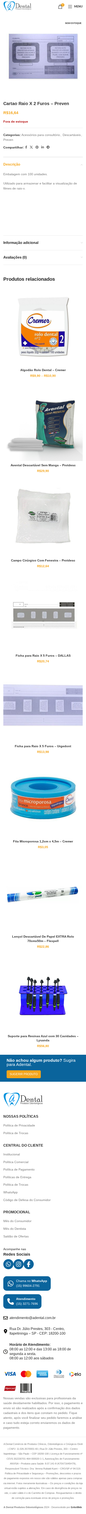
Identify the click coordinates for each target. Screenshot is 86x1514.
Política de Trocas (15, 1133)
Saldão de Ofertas (16, 1236)
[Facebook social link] (26, 147)
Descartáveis (72, 135)
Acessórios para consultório (40, 135)
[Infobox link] (27, 1283)
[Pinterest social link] (37, 147)
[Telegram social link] (48, 147)
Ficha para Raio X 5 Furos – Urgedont (43, 746)
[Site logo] (17, 6)
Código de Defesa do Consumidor (27, 1200)
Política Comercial (15, 1162)
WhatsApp (10, 1192)
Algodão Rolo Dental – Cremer (43, 370)
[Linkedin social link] (42, 147)
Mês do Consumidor (17, 1221)
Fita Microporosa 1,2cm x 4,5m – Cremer (43, 841)
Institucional (11, 1154)
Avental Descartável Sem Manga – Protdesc (43, 465)
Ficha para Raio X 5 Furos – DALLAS (43, 655)
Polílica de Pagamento (19, 1169)
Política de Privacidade (19, 1125)
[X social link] (31, 147)
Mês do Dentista (14, 1228)
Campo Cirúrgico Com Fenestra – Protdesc (43, 560)
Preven (8, 139)
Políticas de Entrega (17, 1177)
